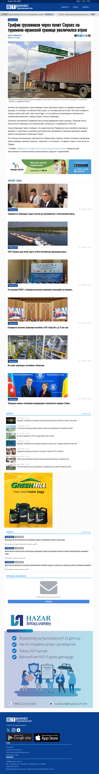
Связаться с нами (12, 755)
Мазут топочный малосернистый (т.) (62, 14)
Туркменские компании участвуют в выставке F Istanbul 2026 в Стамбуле (40, 451)
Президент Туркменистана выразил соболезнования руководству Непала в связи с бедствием (47, 420)
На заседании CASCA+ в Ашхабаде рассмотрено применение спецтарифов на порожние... (40, 289)
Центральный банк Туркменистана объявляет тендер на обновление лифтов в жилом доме (35, 539)
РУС (88, 1)
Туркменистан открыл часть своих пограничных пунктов (41, 148)
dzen (18, 730)
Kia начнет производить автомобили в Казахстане (26, 365)
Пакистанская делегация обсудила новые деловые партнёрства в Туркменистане (43, 459)
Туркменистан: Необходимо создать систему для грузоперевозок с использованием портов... (41, 213)
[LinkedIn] (78, 36)
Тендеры (9, 532)
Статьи (75, 7)
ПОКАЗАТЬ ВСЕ (86, 413)
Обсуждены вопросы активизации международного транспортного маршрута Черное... (39, 403)
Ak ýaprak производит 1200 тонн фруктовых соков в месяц (35, 436)
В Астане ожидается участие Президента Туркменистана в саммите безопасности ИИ (44, 466)
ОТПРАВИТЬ (48, 601)
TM (83, 1)
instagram (13, 730)
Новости (9, 413)
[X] (75, 36)
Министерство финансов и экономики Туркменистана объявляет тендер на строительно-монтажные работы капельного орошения (48, 565)
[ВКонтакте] (81, 36)
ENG (78, 1)
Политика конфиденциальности (17, 752)
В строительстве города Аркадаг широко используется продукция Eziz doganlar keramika (45, 428)
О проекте (10, 747)
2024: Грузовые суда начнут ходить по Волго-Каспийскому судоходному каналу (37, 251)
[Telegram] (83, 36)
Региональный (13, 20)
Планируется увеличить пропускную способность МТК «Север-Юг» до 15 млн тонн (38, 327)
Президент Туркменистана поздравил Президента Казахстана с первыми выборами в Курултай (47, 443)
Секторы (85, 7)
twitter (8, 730)
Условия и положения (13, 750)
